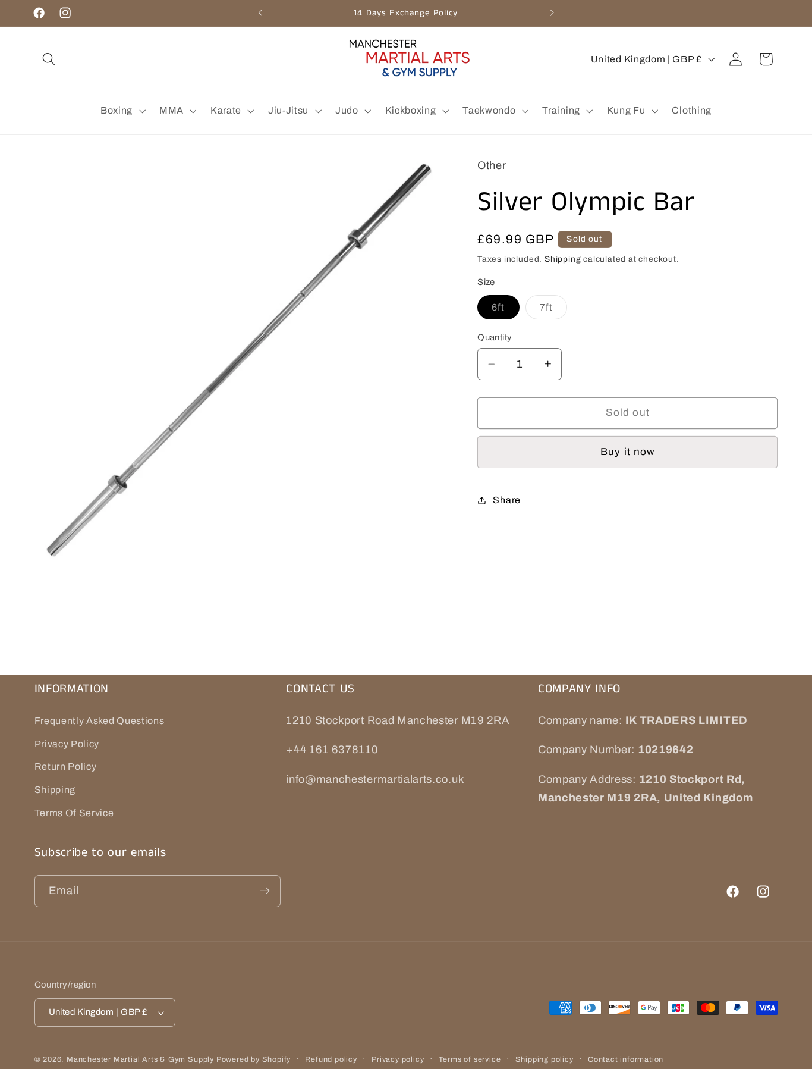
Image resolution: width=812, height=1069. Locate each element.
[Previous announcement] (260, 13)
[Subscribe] (265, 891)
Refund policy (331, 1060)
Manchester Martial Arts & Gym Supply (140, 1060)
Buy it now (627, 451)
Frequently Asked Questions (99, 721)
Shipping (563, 259)
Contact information (625, 1060)
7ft (553, 310)
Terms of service (470, 1060)
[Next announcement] (552, 13)
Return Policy (65, 767)
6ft (505, 310)
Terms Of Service (74, 813)
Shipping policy (544, 1060)
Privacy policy (398, 1060)
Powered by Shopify (253, 1060)
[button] (49, 59)
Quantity (494, 337)
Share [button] (506, 500)
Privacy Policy (67, 744)
